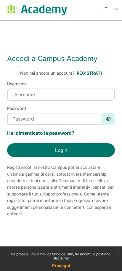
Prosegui (61, 265)
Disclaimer (61, 258)
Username (17, 83)
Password (16, 108)
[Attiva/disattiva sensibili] (108, 119)
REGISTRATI (89, 73)
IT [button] (105, 9)
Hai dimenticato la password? (40, 133)
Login (61, 150)
